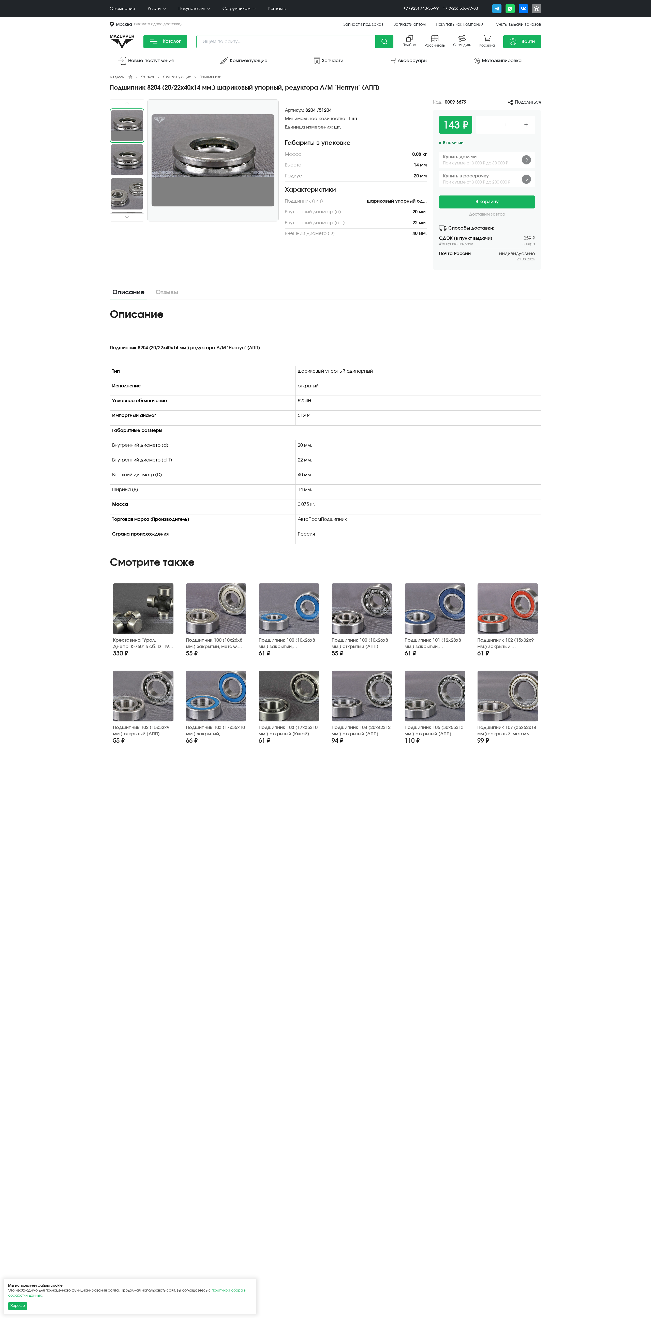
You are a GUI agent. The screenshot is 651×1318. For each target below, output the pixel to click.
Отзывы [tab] (167, 292)
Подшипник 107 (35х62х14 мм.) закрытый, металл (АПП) (506, 731)
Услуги (155, 9)
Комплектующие (176, 77)
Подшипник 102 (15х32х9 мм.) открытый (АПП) (141, 730)
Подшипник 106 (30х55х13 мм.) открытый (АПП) (434, 730)
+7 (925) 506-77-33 (460, 8)
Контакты (277, 9)
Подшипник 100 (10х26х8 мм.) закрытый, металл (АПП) (214, 644)
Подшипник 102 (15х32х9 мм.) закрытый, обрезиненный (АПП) (505, 644)
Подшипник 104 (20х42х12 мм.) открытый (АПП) (361, 730)
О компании (122, 9)
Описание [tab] (128, 292)
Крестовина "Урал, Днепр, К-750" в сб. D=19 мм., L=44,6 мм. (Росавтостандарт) (141, 644)
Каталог (171, 41)
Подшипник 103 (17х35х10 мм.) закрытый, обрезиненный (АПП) (215, 731)
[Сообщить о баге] (536, 8)
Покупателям (192, 9)
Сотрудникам (237, 9)
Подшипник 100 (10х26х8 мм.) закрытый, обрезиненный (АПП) (287, 644)
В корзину (487, 202)
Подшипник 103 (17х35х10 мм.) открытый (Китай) (288, 730)
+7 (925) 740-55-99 (421, 8)
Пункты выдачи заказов (517, 24)
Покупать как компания (459, 24)
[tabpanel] (325, 428)
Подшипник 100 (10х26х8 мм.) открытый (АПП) (360, 643)
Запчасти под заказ (363, 24)
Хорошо (17, 1306)
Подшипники (210, 77)
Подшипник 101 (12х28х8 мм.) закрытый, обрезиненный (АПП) (433, 644)
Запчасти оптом (410, 24)
